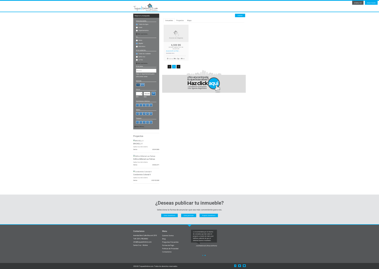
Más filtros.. (140, 126)
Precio (138, 89)
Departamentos (143, 30)
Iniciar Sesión (371, 3)
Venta (140, 40)
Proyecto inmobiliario (208, 215)
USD (138, 85)
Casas (140, 27)
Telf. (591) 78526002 (140, 239)
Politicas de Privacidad (170, 248)
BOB (142, 85)
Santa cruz (141, 56)
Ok (153, 93)
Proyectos (180, 20)
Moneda (138, 81)
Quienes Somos (168, 235)
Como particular (189, 215)
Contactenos (167, 252)
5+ (151, 105)
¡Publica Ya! (358, 3)
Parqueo (138, 118)
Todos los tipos (143, 24)
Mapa (189, 20)
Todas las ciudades (144, 53)
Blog (164, 239)
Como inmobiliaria (169, 215)
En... (137, 37)
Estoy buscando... (141, 21)
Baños (138, 110)
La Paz (140, 59)
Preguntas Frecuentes (170, 242)
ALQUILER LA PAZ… (173, 51)
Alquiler (140, 43)
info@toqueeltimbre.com (142, 242)
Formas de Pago (168, 245)
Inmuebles (169, 20)
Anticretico (141, 46)
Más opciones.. (142, 34)
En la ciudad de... (141, 50)
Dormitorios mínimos (143, 101)
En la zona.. (139, 66)
